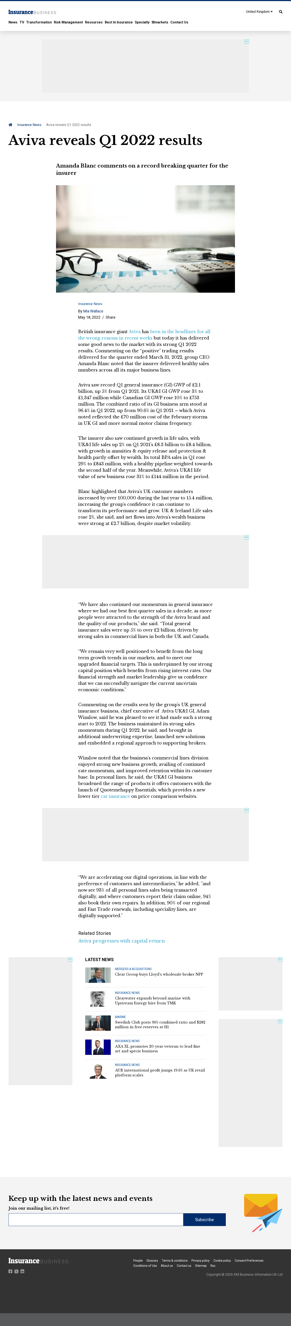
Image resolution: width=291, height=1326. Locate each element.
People (138, 1260)
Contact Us (179, 22)
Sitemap (201, 1265)
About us (167, 1265)
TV (22, 22)
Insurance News (29, 125)
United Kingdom (258, 12)
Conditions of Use (145, 1265)
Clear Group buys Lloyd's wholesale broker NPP (159, 974)
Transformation (39, 22)
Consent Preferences (249, 1260)
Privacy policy (201, 1260)
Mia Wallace (93, 311)
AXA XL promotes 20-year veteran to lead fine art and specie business (157, 1048)
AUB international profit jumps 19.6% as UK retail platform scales (160, 1072)
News (13, 22)
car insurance (115, 796)
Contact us (184, 1265)
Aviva (135, 331)
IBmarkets (160, 22)
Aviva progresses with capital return (121, 941)
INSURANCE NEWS (127, 993)
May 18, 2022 (89, 317)
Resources (94, 22)
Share (110, 317)
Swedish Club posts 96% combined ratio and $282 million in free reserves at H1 (160, 1024)
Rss (212, 1265)
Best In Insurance (119, 22)
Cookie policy (222, 1260)
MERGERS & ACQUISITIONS (133, 969)
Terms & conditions (175, 1260)
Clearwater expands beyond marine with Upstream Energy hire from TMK (152, 1000)
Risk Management (68, 22)
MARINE (120, 1017)
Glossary (152, 1260)
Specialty (142, 22)
